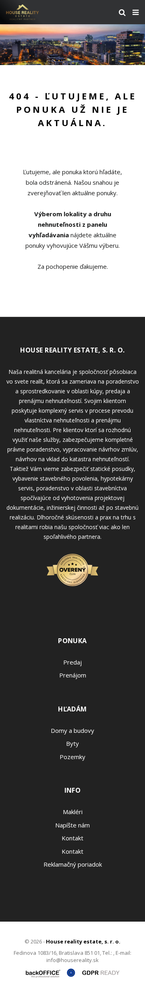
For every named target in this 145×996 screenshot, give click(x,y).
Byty (72, 743)
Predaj (72, 662)
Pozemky (72, 757)
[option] (72, 44)
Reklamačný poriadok (73, 864)
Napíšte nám (72, 825)
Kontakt (72, 838)
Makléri (73, 812)
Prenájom (72, 675)
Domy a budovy (72, 730)
